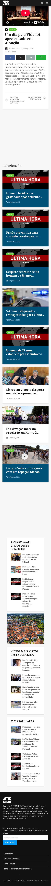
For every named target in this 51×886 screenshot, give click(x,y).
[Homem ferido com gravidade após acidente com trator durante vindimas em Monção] (25, 179)
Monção (12, 29)
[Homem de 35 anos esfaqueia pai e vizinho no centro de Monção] (25, 336)
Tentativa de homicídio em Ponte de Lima (30, 766)
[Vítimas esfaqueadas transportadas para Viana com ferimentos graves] (25, 297)
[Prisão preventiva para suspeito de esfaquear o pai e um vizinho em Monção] (25, 218)
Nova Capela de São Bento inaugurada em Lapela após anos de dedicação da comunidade (31, 692)
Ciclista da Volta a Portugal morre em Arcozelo (30, 756)
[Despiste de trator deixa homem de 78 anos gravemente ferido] (25, 258)
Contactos (8, 854)
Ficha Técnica (9, 864)
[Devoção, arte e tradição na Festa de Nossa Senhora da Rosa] (16, 569)
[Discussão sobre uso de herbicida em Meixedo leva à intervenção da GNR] (16, 729)
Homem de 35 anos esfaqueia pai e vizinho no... (25, 352)
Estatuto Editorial (11, 859)
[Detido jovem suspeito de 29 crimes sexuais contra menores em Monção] (16, 581)
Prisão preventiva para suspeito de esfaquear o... (23, 234)
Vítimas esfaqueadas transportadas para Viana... (25, 313)
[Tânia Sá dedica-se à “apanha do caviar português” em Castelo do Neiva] (16, 776)
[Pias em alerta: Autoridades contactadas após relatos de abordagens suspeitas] (16, 596)
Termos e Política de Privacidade (17, 869)
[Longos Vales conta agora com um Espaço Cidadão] (25, 454)
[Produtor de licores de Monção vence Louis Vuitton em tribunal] (16, 557)
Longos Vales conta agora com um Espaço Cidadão (24, 470)
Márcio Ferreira (13, 48)
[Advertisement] (25, 136)
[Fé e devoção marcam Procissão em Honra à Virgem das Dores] (25, 415)
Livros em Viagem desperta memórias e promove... (25, 391)
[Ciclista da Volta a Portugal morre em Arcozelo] (16, 756)
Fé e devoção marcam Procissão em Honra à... (22, 430)
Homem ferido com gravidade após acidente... (24, 195)
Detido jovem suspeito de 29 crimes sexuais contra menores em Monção (30, 584)
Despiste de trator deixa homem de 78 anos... (22, 273)
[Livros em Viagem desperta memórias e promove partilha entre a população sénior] (25, 375)
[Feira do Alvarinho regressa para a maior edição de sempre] (16, 704)
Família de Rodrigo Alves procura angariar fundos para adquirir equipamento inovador (31, 665)
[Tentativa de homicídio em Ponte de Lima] (16, 766)
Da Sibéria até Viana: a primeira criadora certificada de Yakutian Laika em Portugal (30, 744)
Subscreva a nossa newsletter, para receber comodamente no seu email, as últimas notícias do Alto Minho (25, 830)
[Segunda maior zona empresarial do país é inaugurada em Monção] (16, 677)
